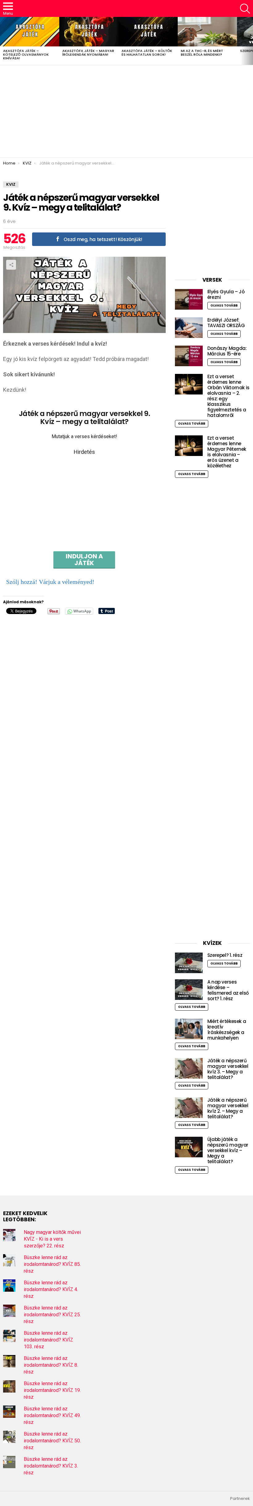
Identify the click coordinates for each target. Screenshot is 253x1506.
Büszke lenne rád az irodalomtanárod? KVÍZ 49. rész (52, 1415)
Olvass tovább (224, 305)
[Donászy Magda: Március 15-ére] (189, 356)
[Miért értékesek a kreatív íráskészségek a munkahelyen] (189, 1029)
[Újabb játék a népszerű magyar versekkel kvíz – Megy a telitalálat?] (189, 1147)
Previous (3, 41)
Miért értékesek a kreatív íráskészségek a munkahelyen (226, 1029)
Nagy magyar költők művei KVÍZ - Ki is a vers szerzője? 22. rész (52, 1239)
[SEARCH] (245, 8)
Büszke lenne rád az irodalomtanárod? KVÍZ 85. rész (52, 1264)
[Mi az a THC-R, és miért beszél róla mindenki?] (207, 31)
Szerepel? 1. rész (225, 955)
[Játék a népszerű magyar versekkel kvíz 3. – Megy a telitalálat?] (189, 1068)
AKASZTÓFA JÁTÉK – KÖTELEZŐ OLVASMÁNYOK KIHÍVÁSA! (26, 54)
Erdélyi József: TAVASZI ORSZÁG (226, 323)
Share (11, 265)
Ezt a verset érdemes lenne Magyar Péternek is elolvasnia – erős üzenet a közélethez (226, 452)
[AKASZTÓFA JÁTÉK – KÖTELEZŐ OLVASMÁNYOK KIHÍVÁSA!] (29, 31)
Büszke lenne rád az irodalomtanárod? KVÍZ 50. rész (52, 1440)
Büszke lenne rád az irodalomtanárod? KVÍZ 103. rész (48, 1339)
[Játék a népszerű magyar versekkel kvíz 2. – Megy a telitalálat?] (189, 1107)
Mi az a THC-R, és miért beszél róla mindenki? (202, 52)
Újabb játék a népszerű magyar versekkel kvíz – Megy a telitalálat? (227, 1150)
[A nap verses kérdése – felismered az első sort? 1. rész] (189, 989)
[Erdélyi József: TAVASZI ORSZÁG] (189, 327)
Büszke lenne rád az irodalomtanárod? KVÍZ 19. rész (52, 1390)
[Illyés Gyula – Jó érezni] (189, 299)
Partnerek (240, 1498)
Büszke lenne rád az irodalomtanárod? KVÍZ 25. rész (52, 1314)
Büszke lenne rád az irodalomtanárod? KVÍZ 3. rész (51, 1466)
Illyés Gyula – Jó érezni (226, 294)
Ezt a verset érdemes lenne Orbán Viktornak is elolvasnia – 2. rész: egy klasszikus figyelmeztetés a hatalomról (228, 395)
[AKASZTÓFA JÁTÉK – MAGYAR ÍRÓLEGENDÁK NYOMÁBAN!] (88, 31)
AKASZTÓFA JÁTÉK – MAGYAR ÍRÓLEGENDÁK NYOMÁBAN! (88, 52)
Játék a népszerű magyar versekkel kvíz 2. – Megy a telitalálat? (227, 1108)
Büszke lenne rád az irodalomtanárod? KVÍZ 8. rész (51, 1365)
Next (250, 41)
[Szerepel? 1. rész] (189, 963)
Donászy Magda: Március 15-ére (227, 351)
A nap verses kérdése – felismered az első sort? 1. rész (228, 990)
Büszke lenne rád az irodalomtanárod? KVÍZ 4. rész (51, 1289)
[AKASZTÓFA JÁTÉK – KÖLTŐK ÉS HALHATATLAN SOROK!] (148, 31)
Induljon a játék (84, 559)
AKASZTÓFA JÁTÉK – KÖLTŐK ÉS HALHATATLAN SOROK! (147, 52)
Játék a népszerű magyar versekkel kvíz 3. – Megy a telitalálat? (227, 1068)
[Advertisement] (126, 111)
